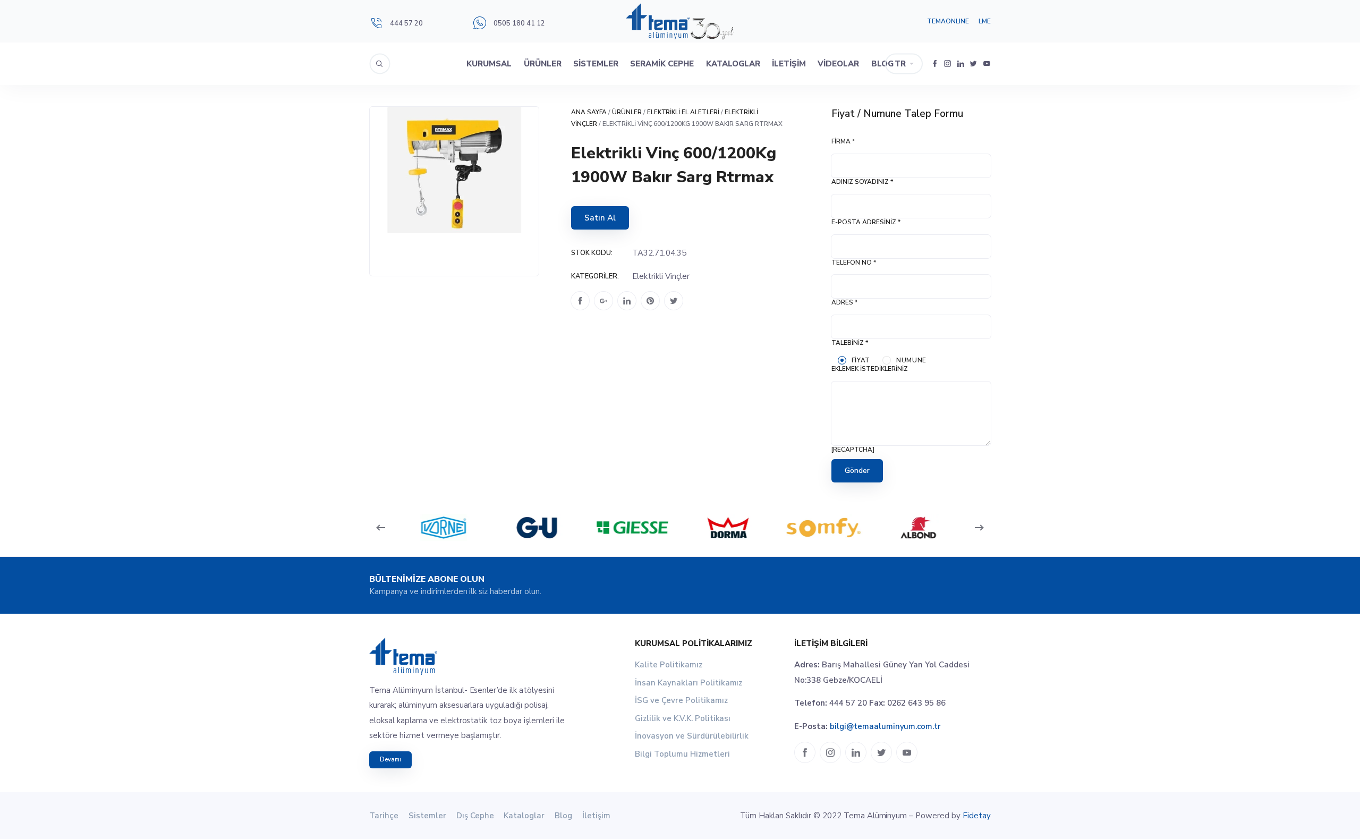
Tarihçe (383, 815)
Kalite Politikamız (668, 664)
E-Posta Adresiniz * (865, 222)
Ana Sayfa (589, 112)
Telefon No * (853, 262)
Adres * (844, 302)
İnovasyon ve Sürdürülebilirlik (692, 736)
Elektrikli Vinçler (661, 276)
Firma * (843, 141)
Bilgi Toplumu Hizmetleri (682, 754)
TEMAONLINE (948, 21)
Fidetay (977, 815)
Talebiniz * (849, 342)
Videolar (838, 63)
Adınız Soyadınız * (862, 181)
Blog (882, 63)
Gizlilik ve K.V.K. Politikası (682, 718)
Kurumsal (489, 63)
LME (985, 21)
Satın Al (600, 218)
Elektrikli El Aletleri (683, 112)
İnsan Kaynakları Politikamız (688, 682)
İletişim (789, 63)
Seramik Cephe (662, 63)
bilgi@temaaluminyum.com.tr (885, 726)
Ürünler (543, 63)
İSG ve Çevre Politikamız (681, 700)
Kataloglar (733, 63)
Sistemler (595, 63)
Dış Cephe (475, 815)
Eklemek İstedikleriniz (869, 369)
